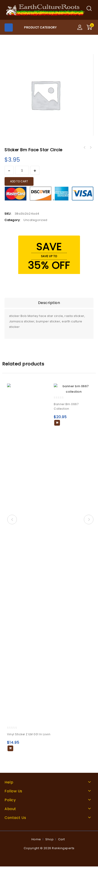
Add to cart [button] (10, 748)
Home (36, 839)
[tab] (49, 303)
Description (49, 302)
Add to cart (19, 181)
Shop (49, 839)
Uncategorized (35, 220)
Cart (61, 839)
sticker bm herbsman (84, 147)
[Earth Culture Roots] (46, 10)
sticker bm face (90, 147)
